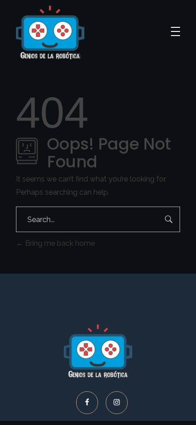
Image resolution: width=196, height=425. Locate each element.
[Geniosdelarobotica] (50, 32)
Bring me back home (59, 243)
